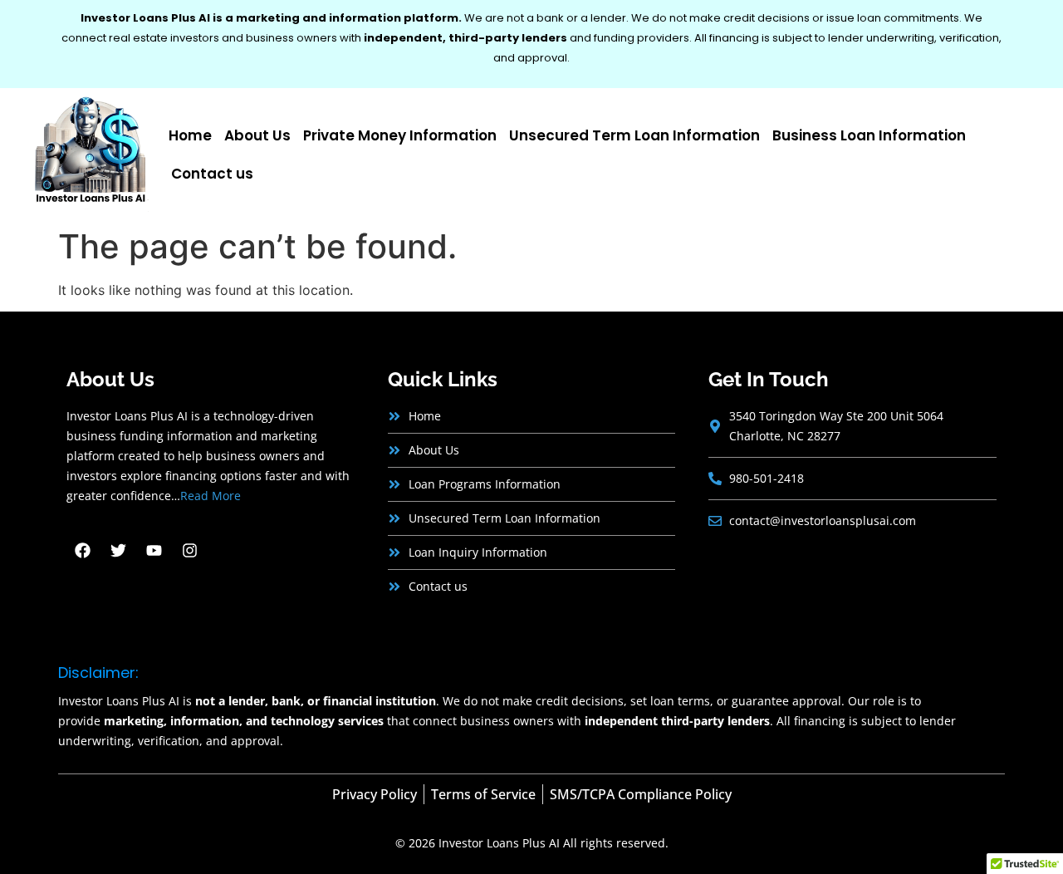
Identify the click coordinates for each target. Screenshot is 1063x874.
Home (190, 135)
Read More (210, 495)
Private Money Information (400, 135)
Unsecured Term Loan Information (634, 135)
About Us (257, 135)
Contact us (212, 174)
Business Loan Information (869, 135)
